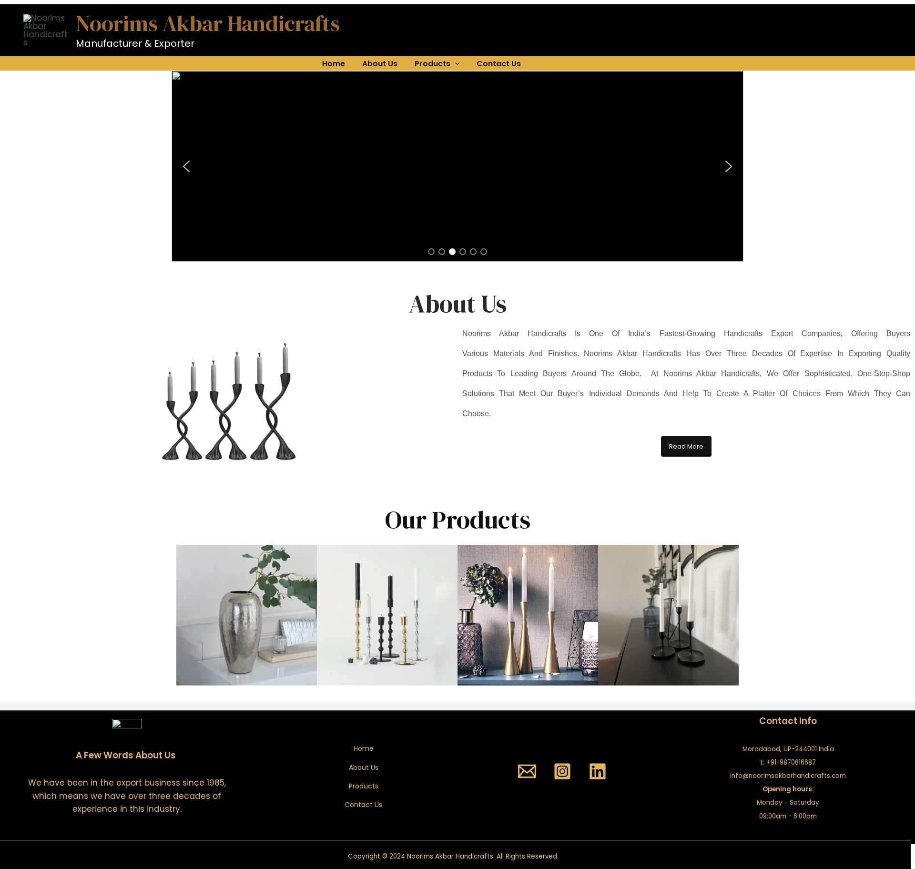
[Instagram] (562, 771)
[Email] (527, 771)
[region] (457, 166)
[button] (186, 166)
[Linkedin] (598, 771)
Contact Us (499, 63)
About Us (379, 63)
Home (333, 63)
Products (432, 63)
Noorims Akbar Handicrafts (208, 23)
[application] (455, 64)
